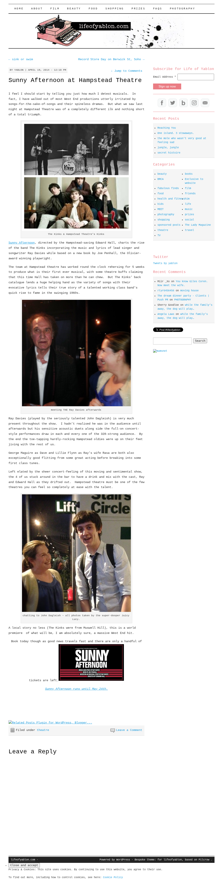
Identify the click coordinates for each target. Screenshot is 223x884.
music (189, 209)
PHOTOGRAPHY (182, 8)
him (187, 198)
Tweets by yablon (165, 263)
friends (190, 193)
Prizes (138, 8)
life (188, 204)
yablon (19, 70)
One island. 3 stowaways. (175, 133)
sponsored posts (168, 225)
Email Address (164, 77)
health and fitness (171, 198)
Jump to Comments (126, 71)
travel (189, 230)
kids (160, 204)
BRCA (160, 179)
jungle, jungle (168, 147)
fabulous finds (168, 188)
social (189, 219)
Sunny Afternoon (21, 242)
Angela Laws (165, 314)
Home (19, 8)
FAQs (157, 8)
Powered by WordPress (115, 859)
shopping (114, 8)
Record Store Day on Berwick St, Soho (111, 59)
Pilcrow (204, 859)
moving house (189, 290)
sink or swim (20, 59)
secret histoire (168, 152)
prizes (189, 214)
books (189, 174)
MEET (160, 209)
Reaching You (166, 128)
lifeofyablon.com (23, 859)
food (93, 8)
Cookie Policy (113, 877)
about (37, 8)
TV (158, 235)
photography (165, 214)
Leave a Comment (129, 730)
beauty (74, 8)
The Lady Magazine (198, 225)
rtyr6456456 (165, 290)
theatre (43, 730)
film (54, 8)
